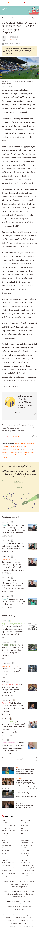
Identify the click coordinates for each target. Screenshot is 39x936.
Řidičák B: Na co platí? (27, 870)
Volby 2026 (5, 823)
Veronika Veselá (6, 700)
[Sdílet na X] (36, 436)
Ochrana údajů (26, 918)
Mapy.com (19, 881)
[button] (19, 68)
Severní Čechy (16, 449)
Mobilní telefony (26, 901)
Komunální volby (6, 836)
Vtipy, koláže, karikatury (13, 623)
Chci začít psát (18, 482)
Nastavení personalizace (19, 923)
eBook (6, 43)
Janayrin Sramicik (7, 642)
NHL (3, 856)
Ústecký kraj (5, 449)
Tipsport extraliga (7, 848)
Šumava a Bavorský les (8, 868)
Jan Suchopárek (15, 446)
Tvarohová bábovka (26, 850)
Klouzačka (15, 894)
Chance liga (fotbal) (27, 443)
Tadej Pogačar (25, 830)
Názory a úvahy (8, 721)
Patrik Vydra (19, 455)
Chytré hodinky (26, 906)
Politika (5, 703)
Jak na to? (19, 487)
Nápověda (9, 918)
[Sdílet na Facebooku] (33, 436)
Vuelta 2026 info (25, 823)
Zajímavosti (28, 455)
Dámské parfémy (21, 904)
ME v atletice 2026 (7, 850)
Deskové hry (10, 906)
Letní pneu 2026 (25, 862)
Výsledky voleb (6, 828)
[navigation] (2, 2)
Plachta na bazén (22, 891)
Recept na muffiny (26, 845)
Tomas (3, 739)
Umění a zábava (8, 742)
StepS (3, 681)
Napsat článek (19, 413)
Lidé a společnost (9, 559)
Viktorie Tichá (6, 663)
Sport (32, 452)
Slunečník (8, 894)
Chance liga (5, 842)
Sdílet (13, 43)
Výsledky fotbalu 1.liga (8, 845)
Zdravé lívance (25, 848)
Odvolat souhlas (26, 920)
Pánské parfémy (19, 909)
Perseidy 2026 (14, 884)
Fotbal (17, 443)
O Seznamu (16, 915)
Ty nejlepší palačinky (27, 842)
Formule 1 (4, 853)
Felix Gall (23, 833)
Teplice (24, 446)
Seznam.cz (27, 3)
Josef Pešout (13, 37)
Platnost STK (24, 876)
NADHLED (4, 620)
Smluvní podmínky (27, 915)
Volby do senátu (6, 833)
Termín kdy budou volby (9, 830)
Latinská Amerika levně (8, 873)
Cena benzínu (24, 884)
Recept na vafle (25, 853)
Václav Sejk (5, 452)
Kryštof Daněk (6, 458)
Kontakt (17, 918)
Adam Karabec (24, 452)
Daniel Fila (14, 452)
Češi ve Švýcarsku (7, 870)
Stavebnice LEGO (9, 904)
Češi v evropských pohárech (19, 887)
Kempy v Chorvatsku (8, 862)
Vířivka (23, 896)
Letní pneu (30, 904)
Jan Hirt (23, 828)
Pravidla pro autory (12, 920)
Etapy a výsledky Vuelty (27, 825)
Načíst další (19, 759)
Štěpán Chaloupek (7, 455)
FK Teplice (5, 446)
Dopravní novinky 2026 (27, 868)
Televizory (18, 906)
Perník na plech (25, 856)
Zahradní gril (16, 896)
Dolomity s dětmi (7, 876)
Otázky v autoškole (26, 873)
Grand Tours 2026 (26, 836)
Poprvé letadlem (6, 865)
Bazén (14, 891)
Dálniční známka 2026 (27, 865)
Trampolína (31, 891)
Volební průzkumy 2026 (9, 825)
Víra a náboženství (10, 684)
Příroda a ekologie (10, 645)
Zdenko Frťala (27, 449)
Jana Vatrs (5, 718)
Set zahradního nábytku (26, 894)
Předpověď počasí (28, 881)
